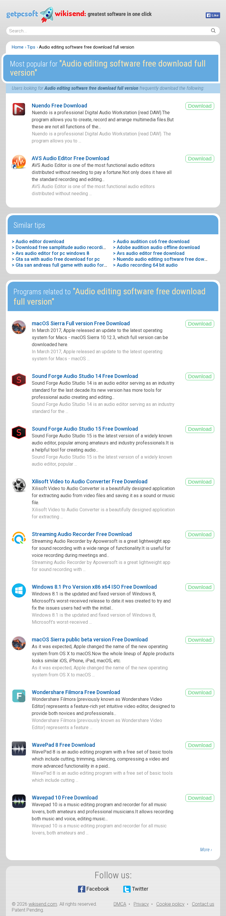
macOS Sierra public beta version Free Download (90, 639)
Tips (31, 47)
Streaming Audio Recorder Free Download (82, 534)
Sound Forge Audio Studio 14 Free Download (85, 376)
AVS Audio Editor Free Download (70, 158)
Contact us (203, 904)
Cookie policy (170, 904)
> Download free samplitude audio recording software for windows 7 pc (90, 247)
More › (206, 849)
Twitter (140, 889)
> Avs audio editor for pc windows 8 (50, 253)
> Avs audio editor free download (149, 253)
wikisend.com (43, 904)
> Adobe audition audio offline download (156, 247)
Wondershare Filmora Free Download (76, 692)
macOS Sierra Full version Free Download (81, 323)
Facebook (98, 889)
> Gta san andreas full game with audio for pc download (72, 265)
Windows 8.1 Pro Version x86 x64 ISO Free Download (94, 587)
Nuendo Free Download (59, 105)
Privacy (141, 904)
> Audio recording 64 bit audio (145, 265)
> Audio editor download (38, 241)
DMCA (120, 904)
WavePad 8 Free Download (63, 745)
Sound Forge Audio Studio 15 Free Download (85, 429)
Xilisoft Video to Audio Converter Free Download (89, 481)
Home (18, 47)
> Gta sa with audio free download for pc (56, 259)
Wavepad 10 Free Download (65, 797)
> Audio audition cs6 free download (151, 241)
